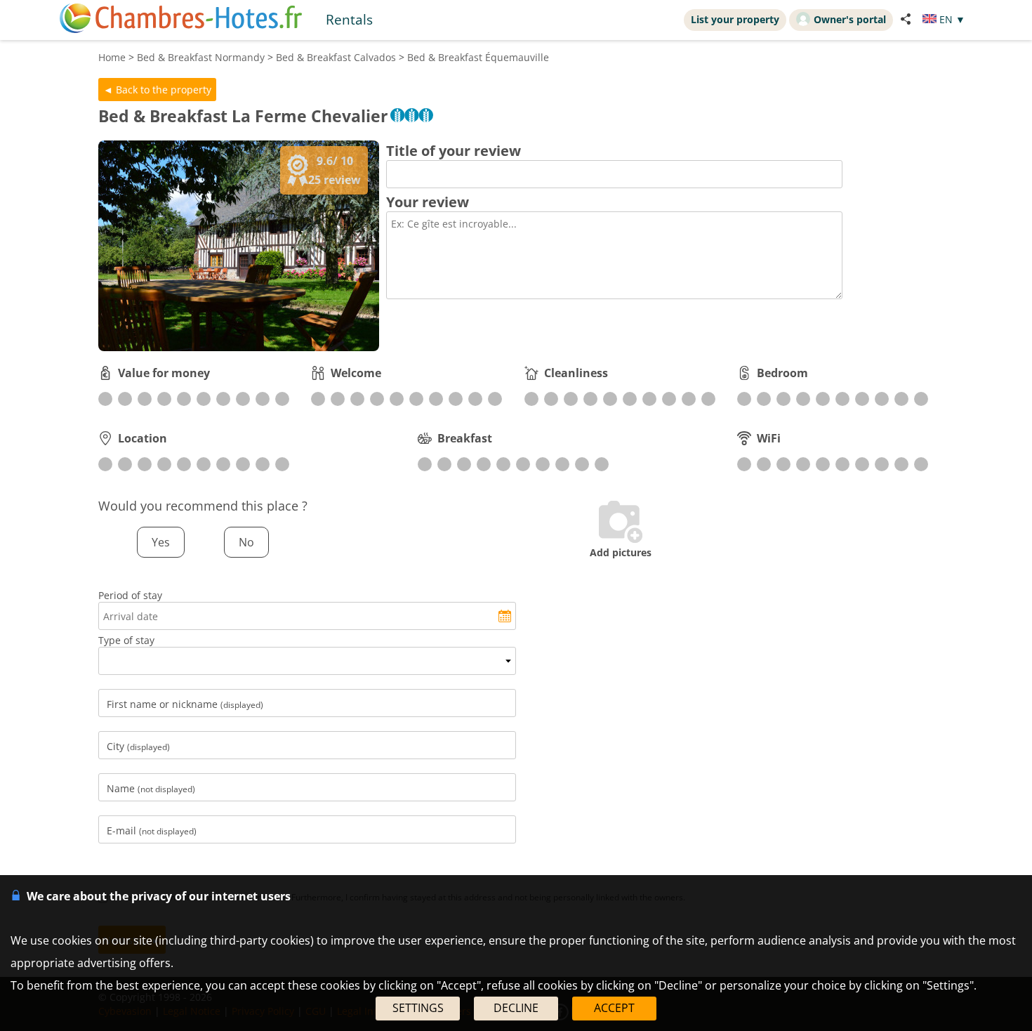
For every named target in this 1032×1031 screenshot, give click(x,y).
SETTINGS (418, 1008)
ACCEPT (614, 1008)
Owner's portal (850, 19)
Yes (161, 542)
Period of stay (130, 595)
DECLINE (516, 1008)
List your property (735, 19)
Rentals (349, 19)
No (246, 542)
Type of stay (126, 640)
